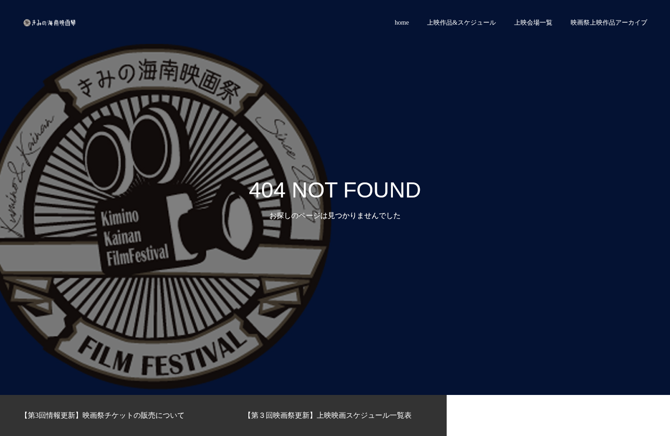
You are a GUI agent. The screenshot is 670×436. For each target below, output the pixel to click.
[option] (111, 415)
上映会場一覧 (533, 22)
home (402, 22)
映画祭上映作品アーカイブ (609, 22)
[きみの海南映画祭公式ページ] (50, 23)
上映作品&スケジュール (461, 22)
